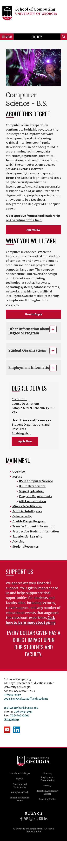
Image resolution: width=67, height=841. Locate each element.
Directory (47, 773)
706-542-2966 (19, 715)
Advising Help (21, 433)
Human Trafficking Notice (19, 799)
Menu (9, 37)
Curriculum (19, 399)
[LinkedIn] (46, 819)
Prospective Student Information (35, 531)
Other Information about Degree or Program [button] (29, 331)
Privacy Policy (12, 694)
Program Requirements (35, 496)
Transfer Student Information (33, 526)
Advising (18, 541)
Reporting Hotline (47, 799)
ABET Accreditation (32, 501)
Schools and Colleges (19, 773)
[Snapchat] (36, 819)
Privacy (47, 785)
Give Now (37, 37)
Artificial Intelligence (27, 511)
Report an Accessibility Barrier (47, 792)
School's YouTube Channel (7, 730)
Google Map (11, 719)
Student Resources (25, 546)
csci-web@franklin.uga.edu (21, 707)
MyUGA (19, 779)
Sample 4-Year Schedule (29, 408)
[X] (26, 819)
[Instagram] (31, 819)
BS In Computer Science (36, 481)
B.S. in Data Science (32, 486)
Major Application (31, 491)
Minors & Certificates (27, 506)
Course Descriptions (26, 403)
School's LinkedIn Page (17, 730)
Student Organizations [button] (27, 350)
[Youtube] (41, 819)
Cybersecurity (22, 516)
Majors (17, 477)
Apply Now (33, 229)
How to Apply (33, 314)
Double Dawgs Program (29, 521)
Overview (19, 472)
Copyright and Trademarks (20, 785)
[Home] (33, 16)
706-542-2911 (23, 711)
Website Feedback (19, 792)
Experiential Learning (27, 536)
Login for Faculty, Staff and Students (26, 698)
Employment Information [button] (29, 368)
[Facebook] (21, 819)
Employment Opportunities (47, 778)
